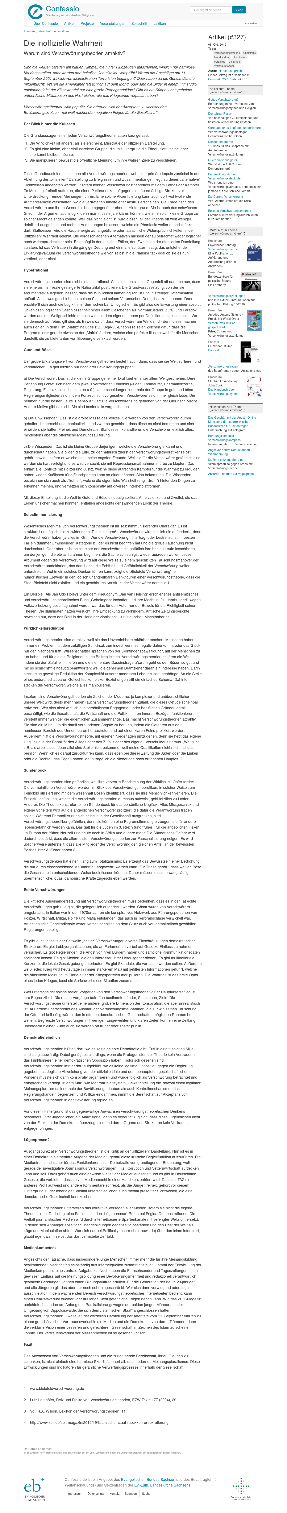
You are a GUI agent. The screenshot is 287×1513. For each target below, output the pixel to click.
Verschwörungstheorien (224, 249)
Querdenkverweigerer (222, 160)
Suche (146, 1493)
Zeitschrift (139, 23)
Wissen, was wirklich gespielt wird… (221, 325)
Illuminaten (240, 57)
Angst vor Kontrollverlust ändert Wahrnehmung (229, 452)
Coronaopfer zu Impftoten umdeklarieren (235, 127)
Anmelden (251, 23)
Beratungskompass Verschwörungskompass (224, 438)
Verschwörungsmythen (54, 31)
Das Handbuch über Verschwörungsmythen (223, 391)
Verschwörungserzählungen (226, 296)
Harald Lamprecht (231, 71)
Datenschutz (96, 1493)
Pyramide (219, 61)
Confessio (62, 8)
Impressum (74, 1493)
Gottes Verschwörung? (223, 99)
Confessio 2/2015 (220, 79)
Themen (29, 31)
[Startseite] (37, 11)
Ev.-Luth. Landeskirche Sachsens (162, 1485)
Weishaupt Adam (224, 65)
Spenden (131, 1493)
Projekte (87, 23)
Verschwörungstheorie (227, 52)
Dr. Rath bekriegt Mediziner (226, 459)
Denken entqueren (220, 142)
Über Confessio (45, 23)
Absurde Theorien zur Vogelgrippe (231, 474)
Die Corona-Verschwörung (225, 196)
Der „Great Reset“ (220, 113)
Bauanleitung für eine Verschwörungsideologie (224, 176)
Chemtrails (249, 52)
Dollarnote (235, 61)
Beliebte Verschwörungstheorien (229, 210)
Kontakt (114, 1493)
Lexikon (160, 23)
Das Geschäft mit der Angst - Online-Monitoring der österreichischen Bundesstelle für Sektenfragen (232, 421)
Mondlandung (222, 57)
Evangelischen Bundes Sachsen (148, 1479)
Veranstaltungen (112, 23)
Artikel (69, 23)
